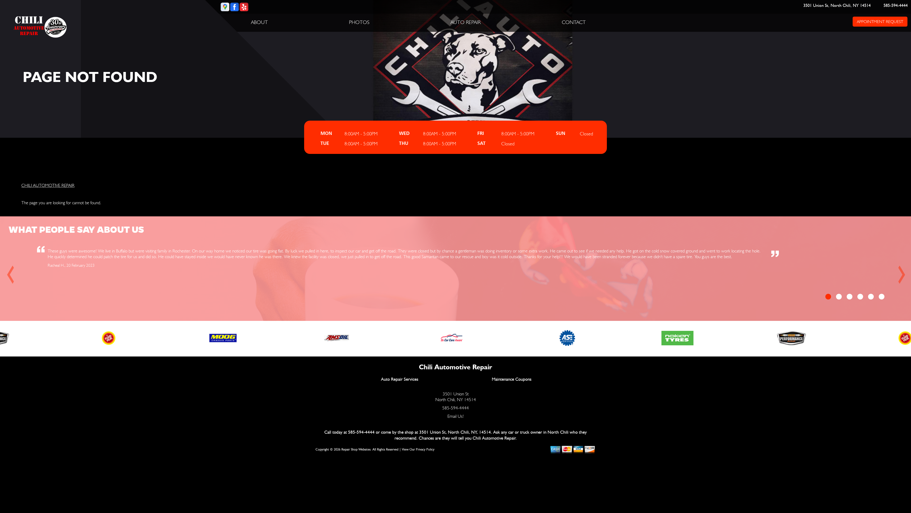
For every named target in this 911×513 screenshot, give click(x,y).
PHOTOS (359, 22)
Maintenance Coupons (511, 379)
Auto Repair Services (399, 379)
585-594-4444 (896, 6)
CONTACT (574, 22)
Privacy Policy (425, 449)
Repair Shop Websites (356, 449)
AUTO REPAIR (466, 22)
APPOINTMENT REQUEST (880, 21)
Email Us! (455, 416)
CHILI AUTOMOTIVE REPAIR (47, 185)
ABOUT (259, 22)
